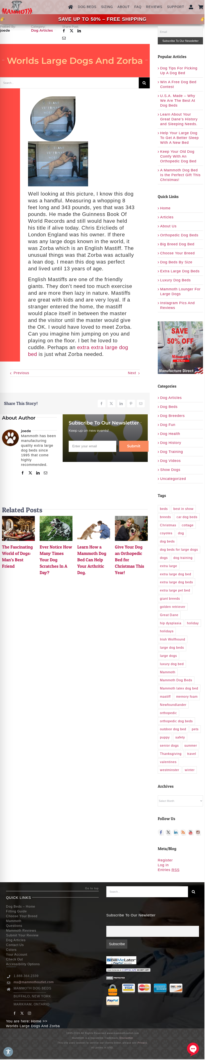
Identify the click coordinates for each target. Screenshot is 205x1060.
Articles (167, 217)
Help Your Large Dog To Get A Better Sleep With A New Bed (179, 138)
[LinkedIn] (121, 403)
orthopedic (168, 713)
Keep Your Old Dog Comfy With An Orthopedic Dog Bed (178, 156)
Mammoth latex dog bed (179, 688)
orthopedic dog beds (176, 721)
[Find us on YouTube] (190, 832)
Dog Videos (170, 461)
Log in (163, 865)
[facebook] (64, 30)
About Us (168, 226)
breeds (165, 517)
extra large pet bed (175, 590)
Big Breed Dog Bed (177, 244)
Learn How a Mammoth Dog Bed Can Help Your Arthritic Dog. (93, 528)
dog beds (167, 541)
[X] (111, 403)
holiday (193, 623)
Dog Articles (42, 30)
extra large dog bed (175, 574)
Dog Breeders (172, 416)
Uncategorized (173, 479)
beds (164, 509)
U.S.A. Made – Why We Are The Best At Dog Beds (177, 100)
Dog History (170, 443)
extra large (168, 566)
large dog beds (172, 647)
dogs (164, 557)
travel (191, 753)
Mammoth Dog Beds (176, 680)
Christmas (168, 525)
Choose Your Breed (177, 253)
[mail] (64, 38)
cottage (188, 525)
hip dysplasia (170, 623)
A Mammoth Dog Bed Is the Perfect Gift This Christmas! (180, 175)
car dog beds (187, 517)
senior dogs (169, 745)
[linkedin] (79, 30)
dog (181, 533)
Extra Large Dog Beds (180, 271)
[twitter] (71, 30)
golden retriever (172, 606)
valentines (168, 762)
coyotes (166, 533)
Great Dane (169, 615)
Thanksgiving (171, 753)
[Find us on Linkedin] (176, 832)
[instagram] (29, 1013)
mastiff (165, 696)
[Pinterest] (131, 403)
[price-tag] (2, 19)
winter (190, 770)
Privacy (142, 1042)
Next (132, 373)
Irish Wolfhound (172, 639)
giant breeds (170, 598)
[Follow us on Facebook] (161, 832)
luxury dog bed (172, 664)
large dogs (168, 655)
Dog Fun (167, 425)
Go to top (92, 888)
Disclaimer (126, 1038)
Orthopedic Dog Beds (179, 235)
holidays (167, 631)
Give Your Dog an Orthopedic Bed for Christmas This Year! (131, 528)
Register (165, 860)
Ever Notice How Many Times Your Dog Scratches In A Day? (56, 528)
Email (111, 923)
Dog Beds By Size (176, 262)
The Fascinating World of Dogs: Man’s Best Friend (18, 528)
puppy (165, 737)
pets (195, 729)
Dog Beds (169, 407)
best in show (183, 509)
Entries (169, 870)
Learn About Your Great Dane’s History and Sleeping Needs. (179, 119)
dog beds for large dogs (179, 549)
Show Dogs (170, 470)
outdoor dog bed (173, 729)
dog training (183, 557)
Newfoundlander (173, 704)
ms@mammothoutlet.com (34, 982)
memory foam (187, 696)
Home (165, 208)
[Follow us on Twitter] (168, 832)
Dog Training (171, 452)
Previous (21, 373)
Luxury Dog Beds (175, 280)
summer (190, 745)
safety (180, 737)
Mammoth (167, 672)
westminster (169, 770)
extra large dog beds (176, 582)
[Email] (141, 403)
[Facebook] (102, 403)
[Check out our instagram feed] (198, 832)
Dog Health (170, 434)
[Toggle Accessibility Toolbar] (8, 1052)
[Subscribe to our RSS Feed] (183, 832)
